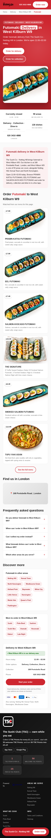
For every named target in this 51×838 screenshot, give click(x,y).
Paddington (12, 606)
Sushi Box (12, 629)
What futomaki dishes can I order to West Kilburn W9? (23, 545)
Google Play (21, 750)
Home (5, 12)
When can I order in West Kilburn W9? (22, 528)
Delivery (13, 12)
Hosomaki (35, 629)
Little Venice (12, 595)
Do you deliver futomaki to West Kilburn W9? (23, 519)
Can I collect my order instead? (19, 537)
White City (39, 589)
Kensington (26, 595)
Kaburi (10, 634)
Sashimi (33, 623)
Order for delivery (13, 51)
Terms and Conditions (35, 816)
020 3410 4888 (25, 5)
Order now (40, 5)
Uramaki (23, 629)
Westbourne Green (33, 584)
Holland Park (13, 589)
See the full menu (25, 470)
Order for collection (14, 59)
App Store (8, 750)
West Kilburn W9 (25, 12)
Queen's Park (26, 600)
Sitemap (30, 819)
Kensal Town (26, 578)
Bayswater (26, 589)
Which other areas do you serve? (20, 555)
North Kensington (14, 584)
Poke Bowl (21, 623)
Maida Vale (12, 600)
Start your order (25, 682)
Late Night (21, 634)
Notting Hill (12, 578)
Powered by (6, 784)
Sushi (10, 623)
